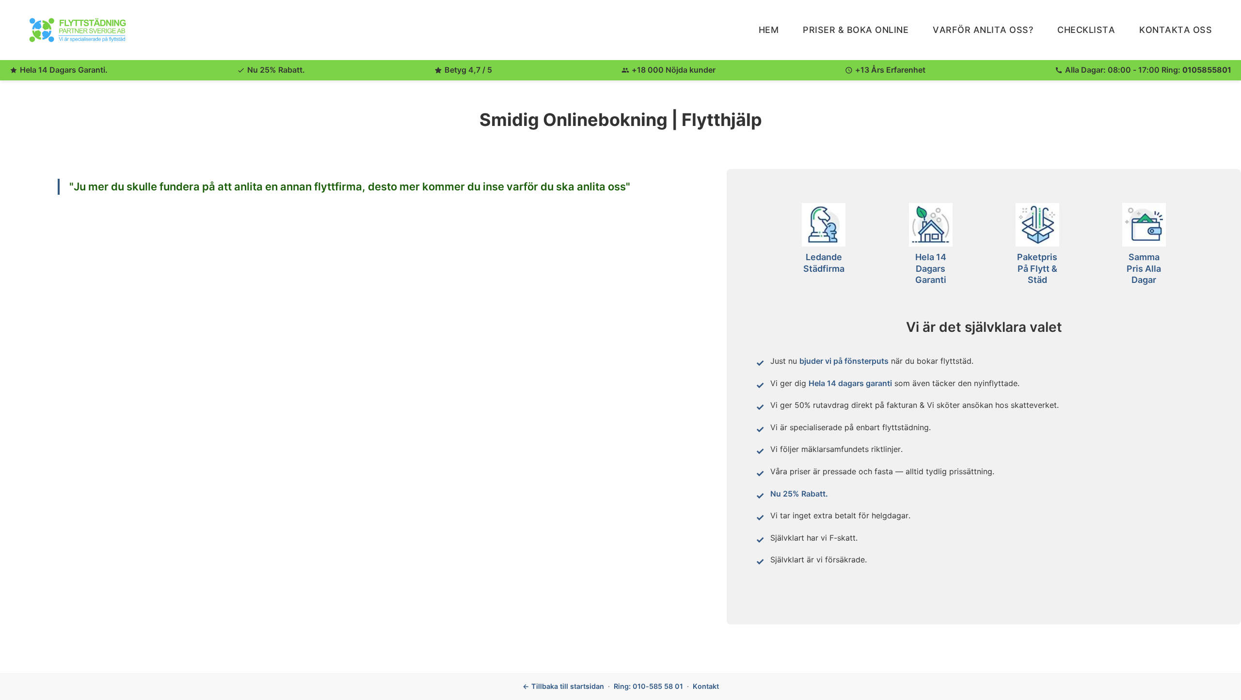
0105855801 (1206, 70)
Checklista (1086, 30)
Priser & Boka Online (855, 30)
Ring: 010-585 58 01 (648, 686)
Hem (769, 30)
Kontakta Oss (1175, 30)
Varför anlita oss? (983, 30)
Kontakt (706, 686)
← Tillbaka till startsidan (563, 686)
